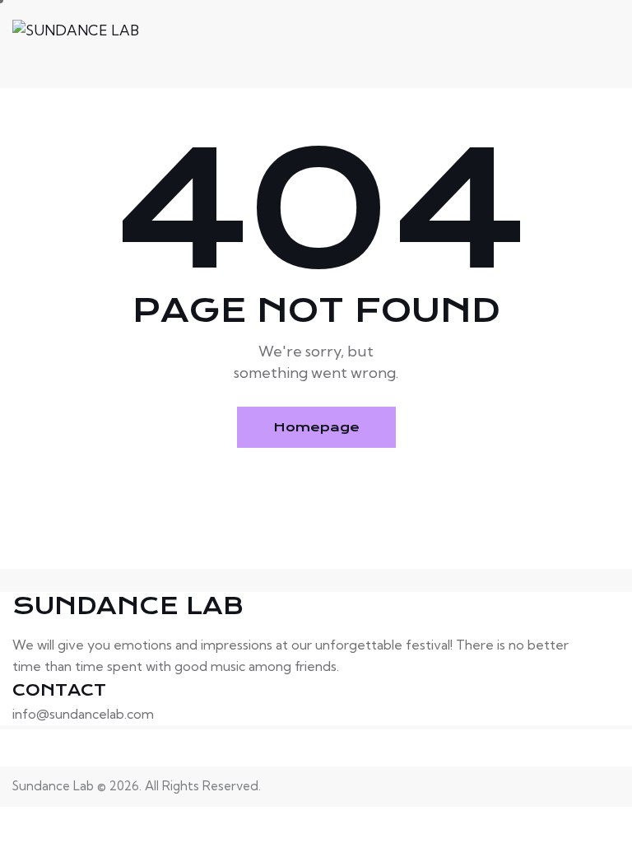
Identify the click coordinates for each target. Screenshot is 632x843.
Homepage (316, 427)
